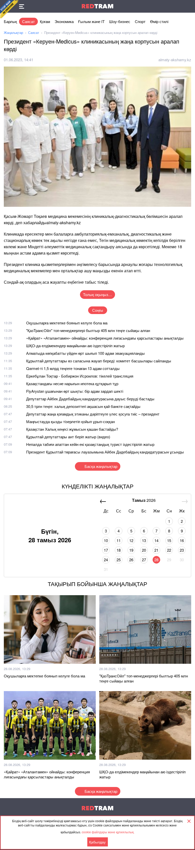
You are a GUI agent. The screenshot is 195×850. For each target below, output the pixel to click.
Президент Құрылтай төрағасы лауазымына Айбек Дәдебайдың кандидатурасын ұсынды (105, 451)
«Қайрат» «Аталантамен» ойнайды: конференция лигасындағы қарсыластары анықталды (105, 338)
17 (106, 550)
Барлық (10, 21)
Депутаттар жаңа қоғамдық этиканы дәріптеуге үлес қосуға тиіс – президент (92, 414)
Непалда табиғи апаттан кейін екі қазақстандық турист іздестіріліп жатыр (90, 444)
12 (131, 540)
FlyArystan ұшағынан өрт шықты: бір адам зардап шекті (74, 391)
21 (156, 550)
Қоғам (45, 21)
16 (182, 540)
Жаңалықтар (13, 32)
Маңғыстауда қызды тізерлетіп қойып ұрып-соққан (70, 421)
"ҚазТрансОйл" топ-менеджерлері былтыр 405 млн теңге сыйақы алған (88, 330)
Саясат (28, 21)
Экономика (64, 21)
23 (182, 550)
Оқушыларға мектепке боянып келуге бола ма (66, 322)
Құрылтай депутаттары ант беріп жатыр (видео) (68, 436)
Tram (97, 6)
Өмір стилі (159, 21)
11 (119, 540)
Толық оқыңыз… (97, 294)
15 (169, 540)
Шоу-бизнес (119, 21)
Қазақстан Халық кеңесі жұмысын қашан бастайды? (72, 429)
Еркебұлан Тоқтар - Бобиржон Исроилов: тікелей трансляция (79, 376)
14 (156, 540)
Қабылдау (97, 841)
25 (119, 559)
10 (106, 540)
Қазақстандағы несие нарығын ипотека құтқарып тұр (72, 383)
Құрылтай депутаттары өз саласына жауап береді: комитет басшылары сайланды (98, 360)
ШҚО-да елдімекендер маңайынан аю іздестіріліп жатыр (75, 345)
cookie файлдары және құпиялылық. (108, 832)
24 (106, 559)
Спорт (140, 21)
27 (144, 559)
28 (156, 559)
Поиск (188, 6)
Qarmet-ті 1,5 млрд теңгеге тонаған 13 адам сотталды (73, 368)
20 (144, 550)
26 (131, 559)
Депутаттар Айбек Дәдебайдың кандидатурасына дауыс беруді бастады (90, 398)
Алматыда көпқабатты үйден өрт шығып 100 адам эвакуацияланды (85, 353)
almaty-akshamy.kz (174, 59)
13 (144, 540)
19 (131, 550)
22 (169, 550)
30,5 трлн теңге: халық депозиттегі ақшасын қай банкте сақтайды (83, 406)
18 (119, 550)
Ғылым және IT (91, 21)
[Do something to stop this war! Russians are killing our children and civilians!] (9, 9)
